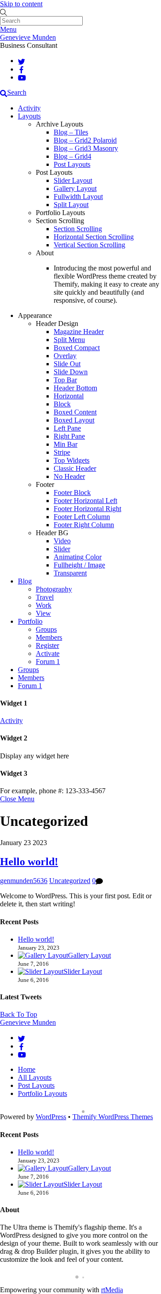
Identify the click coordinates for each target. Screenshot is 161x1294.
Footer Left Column (82, 516)
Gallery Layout (75, 188)
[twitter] (21, 60)
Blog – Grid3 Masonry (86, 148)
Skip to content (21, 4)
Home (26, 1069)
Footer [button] (45, 484)
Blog (25, 581)
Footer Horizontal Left (85, 500)
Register (47, 645)
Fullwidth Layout (78, 196)
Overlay (65, 355)
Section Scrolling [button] (60, 220)
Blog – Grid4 (72, 156)
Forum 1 (48, 661)
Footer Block (72, 492)
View (43, 613)
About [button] (45, 253)
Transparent (70, 573)
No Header (69, 476)
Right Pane (69, 436)
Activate (47, 653)
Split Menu (69, 339)
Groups (46, 629)
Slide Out (67, 364)
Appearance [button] (35, 315)
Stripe (62, 452)
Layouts (29, 116)
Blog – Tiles (71, 132)
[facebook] (21, 69)
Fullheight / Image (79, 565)
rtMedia (112, 1290)
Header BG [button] (52, 533)
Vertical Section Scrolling (89, 245)
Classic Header (75, 468)
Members (49, 637)
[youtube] (22, 77)
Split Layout (71, 204)
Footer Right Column (84, 525)
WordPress (51, 1117)
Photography (54, 589)
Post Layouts (72, 164)
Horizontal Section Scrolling (94, 237)
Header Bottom (75, 388)
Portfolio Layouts (42, 1093)
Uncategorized (69, 880)
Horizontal (69, 396)
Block (62, 404)
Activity (29, 108)
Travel (45, 597)
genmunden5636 (23, 880)
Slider (62, 549)
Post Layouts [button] (54, 172)
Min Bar (65, 444)
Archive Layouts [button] (59, 124)
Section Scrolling (78, 229)
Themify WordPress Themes (112, 1117)
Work (43, 605)
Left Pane (67, 428)
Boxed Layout (74, 420)
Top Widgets (71, 460)
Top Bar (65, 380)
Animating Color (78, 557)
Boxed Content (75, 412)
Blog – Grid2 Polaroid (85, 140)
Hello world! (29, 861)
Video (62, 541)
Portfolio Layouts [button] (60, 212)
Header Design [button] (57, 323)
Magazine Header (79, 331)
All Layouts (34, 1077)
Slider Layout (73, 180)
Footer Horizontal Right (87, 508)
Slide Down (71, 372)
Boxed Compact (77, 347)
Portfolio (30, 621)
